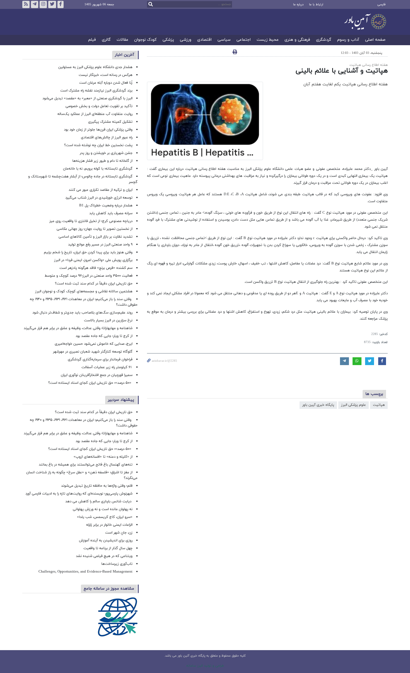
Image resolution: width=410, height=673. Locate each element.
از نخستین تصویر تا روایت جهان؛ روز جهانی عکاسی (94, 228)
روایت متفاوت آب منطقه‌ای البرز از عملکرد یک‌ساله (94, 114)
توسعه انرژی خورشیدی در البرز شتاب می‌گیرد (98, 197)
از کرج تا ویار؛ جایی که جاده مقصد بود (104, 336)
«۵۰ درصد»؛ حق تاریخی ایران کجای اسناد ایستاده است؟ (90, 382)
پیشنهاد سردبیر (121, 400)
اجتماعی (244, 40)
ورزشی (185, 40)
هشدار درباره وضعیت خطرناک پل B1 (105, 205)
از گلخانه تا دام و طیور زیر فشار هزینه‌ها (102, 160)
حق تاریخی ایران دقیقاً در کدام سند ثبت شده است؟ (93, 283)
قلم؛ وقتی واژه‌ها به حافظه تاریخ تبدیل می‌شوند (96, 485)
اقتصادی (204, 40)
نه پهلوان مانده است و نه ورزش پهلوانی (102, 509)
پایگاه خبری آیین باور (318, 404)
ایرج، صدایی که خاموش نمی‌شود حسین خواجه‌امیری (93, 343)
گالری (106, 40)
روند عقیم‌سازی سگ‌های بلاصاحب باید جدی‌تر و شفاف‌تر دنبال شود (82, 312)
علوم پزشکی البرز (353, 404)
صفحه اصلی (375, 40)
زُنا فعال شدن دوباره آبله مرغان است (105, 82)
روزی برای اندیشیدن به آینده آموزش (105, 540)
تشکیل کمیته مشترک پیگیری (109, 121)
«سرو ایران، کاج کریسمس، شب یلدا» (104, 517)
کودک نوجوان (145, 40)
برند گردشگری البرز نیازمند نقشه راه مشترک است (96, 90)
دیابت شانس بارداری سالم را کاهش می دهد (98, 501)
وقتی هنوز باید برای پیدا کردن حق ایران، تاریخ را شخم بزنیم (88, 252)
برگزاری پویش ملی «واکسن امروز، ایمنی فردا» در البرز (93, 260)
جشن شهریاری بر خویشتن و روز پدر (106, 153)
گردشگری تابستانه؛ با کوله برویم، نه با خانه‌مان (97, 168)
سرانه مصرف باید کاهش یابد (110, 213)
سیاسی (224, 40)
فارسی (381, 4)
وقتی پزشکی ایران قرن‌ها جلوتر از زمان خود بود (98, 129)
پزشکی (168, 40)
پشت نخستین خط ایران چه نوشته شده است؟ (98, 145)
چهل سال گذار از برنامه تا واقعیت (107, 548)
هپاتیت (379, 404)
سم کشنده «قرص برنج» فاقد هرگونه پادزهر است (95, 268)
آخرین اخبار (124, 55)
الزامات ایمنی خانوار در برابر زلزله (109, 524)
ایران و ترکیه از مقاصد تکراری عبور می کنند (100, 189)
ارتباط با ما (316, 4)
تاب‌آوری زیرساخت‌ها (116, 563)
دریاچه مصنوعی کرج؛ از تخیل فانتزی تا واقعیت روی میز (90, 221)
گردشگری (323, 40)
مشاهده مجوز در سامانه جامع (109, 589)
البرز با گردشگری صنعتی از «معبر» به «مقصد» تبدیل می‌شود (87, 98)
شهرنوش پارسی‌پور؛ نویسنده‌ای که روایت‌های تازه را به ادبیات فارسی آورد (78, 493)
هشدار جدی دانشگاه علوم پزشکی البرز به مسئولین (95, 67)
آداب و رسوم (348, 40)
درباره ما (298, 4)
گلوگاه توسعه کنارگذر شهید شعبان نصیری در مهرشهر (92, 351)
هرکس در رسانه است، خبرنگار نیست (105, 75)
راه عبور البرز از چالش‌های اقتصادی (106, 137)
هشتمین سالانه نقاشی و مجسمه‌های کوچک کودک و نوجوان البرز (83, 291)
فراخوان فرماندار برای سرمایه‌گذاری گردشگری (100, 359)
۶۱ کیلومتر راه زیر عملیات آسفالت (106, 367)
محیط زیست (268, 40)
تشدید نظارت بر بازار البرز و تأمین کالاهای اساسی (95, 236)
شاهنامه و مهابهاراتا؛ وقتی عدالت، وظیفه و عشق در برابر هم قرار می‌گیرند (78, 328)
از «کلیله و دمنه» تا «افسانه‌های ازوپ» (103, 456)
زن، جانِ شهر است (118, 532)
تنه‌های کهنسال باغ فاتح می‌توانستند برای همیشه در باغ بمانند (85, 464)
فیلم (92, 40)
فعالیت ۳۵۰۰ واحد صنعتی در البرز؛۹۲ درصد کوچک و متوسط (88, 275)
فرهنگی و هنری (297, 40)
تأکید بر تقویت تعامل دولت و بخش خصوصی (99, 106)
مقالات (122, 40)
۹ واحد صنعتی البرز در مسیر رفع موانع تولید (100, 244)
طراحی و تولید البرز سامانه (205, 666)
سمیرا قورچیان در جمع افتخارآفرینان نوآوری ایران (96, 375)
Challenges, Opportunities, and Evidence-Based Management (85, 571)
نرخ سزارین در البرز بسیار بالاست (108, 320)
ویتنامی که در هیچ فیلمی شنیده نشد (104, 556)
